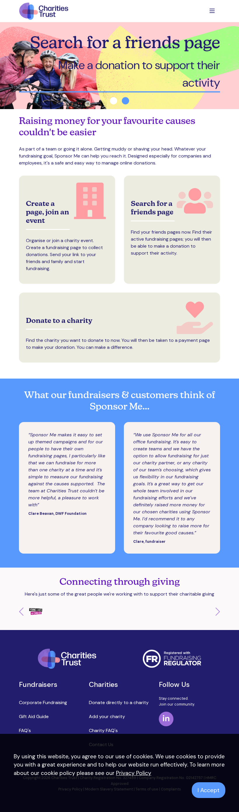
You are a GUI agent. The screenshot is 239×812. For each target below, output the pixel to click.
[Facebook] (166, 718)
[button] (34, 611)
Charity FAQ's (103, 730)
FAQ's (25, 730)
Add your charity (107, 716)
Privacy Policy (133, 773)
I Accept (208, 790)
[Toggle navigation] (213, 11)
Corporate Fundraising (43, 702)
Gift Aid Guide (34, 716)
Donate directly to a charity (119, 702)
